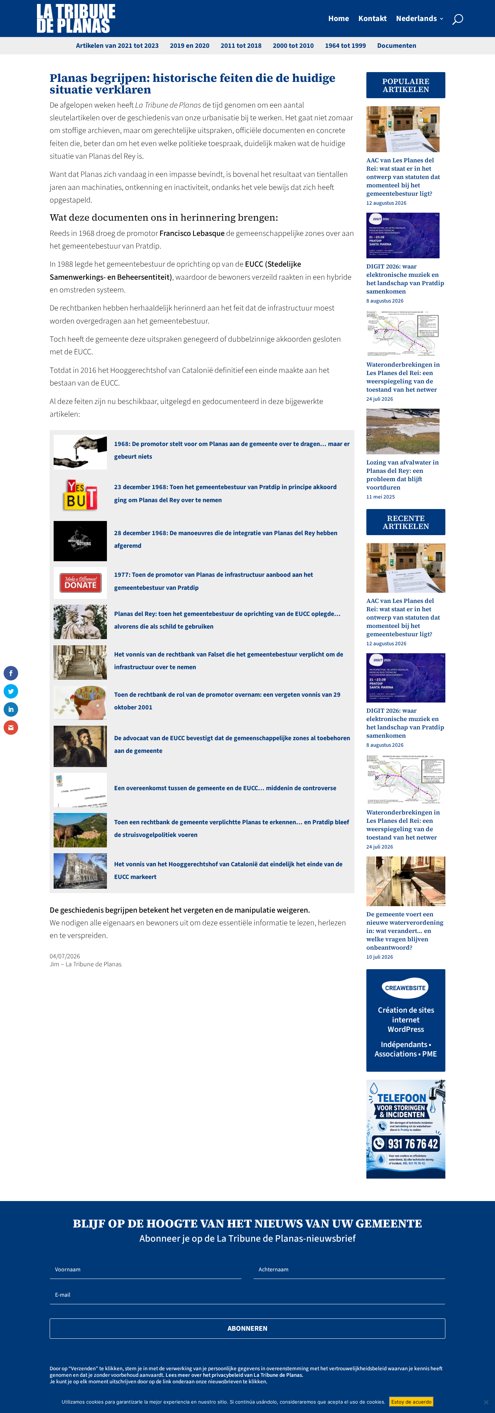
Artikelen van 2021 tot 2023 (117, 46)
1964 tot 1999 (345, 46)
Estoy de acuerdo (411, 1402)
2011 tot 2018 (241, 46)
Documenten (396, 46)
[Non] (486, 1402)
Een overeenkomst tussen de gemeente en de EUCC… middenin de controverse (225, 788)
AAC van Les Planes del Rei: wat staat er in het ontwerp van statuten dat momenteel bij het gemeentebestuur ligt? (403, 177)
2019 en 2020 (189, 46)
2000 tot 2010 (293, 46)
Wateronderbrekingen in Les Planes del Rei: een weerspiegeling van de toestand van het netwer (403, 377)
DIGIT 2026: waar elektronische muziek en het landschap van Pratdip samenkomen (405, 279)
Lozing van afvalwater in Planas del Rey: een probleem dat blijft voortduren (402, 475)
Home (338, 20)
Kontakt (372, 20)
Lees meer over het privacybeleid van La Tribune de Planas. (234, 1375)
